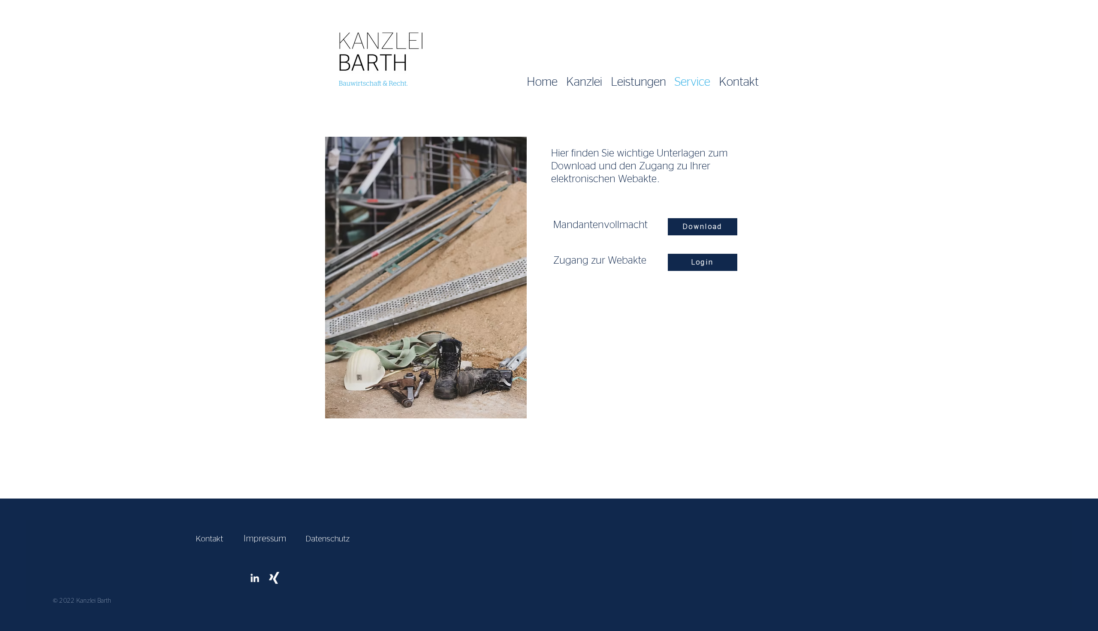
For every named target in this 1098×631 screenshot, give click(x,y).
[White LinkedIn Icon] (255, 578)
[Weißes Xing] (274, 578)
